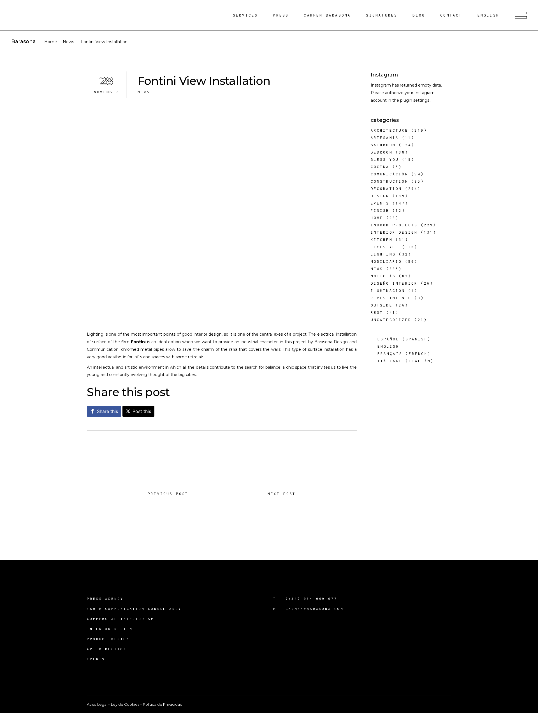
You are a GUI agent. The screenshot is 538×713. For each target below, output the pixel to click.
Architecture (389, 130)
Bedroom (382, 152)
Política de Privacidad (162, 704)
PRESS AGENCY (105, 598)
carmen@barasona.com (315, 608)
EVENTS (96, 659)
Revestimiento (391, 298)
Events (380, 203)
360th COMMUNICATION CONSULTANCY (134, 608)
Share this (107, 411)
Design (380, 196)
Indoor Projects (394, 225)
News (68, 41)
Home (50, 41)
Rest (377, 312)
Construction (389, 181)
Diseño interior (394, 283)
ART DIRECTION (107, 649)
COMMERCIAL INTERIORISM (120, 619)
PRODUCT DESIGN (108, 639)
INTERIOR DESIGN (110, 629)
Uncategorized (391, 320)
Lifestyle (385, 247)
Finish (380, 210)
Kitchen (382, 240)
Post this (142, 411)
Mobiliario (386, 261)
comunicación (389, 174)
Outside (382, 305)
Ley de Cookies (125, 704)
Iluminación (388, 291)
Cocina (380, 167)
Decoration (386, 189)
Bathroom (383, 145)
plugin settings (415, 100)
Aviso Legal (97, 704)
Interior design (394, 232)
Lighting (383, 254)
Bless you (385, 159)
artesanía (385, 138)
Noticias (383, 276)
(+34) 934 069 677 (311, 598)
